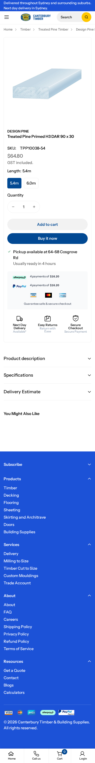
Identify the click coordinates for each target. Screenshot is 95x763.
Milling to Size (16, 560)
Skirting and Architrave (25, 517)
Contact (11, 677)
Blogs (9, 685)
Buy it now (47, 238)
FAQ (8, 612)
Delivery (11, 553)
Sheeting (12, 509)
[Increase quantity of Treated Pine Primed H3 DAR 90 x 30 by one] (34, 207)
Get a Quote (14, 670)
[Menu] (7, 17)
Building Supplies (19, 531)
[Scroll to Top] (86, 737)
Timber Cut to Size (20, 568)
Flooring (11, 502)
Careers (11, 619)
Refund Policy (16, 641)
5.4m (14, 183)
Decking (11, 495)
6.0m (31, 183)
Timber (10, 487)
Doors (9, 524)
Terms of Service (19, 648)
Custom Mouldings (21, 575)
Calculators (14, 692)
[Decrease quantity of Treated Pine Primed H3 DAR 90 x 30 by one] (13, 207)
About (9, 604)
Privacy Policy (16, 634)
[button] (74, 17)
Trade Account (17, 582)
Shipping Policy (18, 626)
